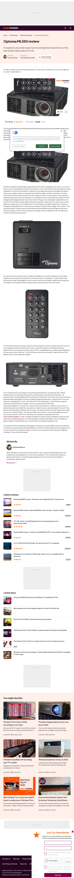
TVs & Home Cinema (26, 35)
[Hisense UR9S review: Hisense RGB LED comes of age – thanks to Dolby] (7, 513)
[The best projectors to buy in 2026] (54, 748)
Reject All (42, 146)
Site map (16, 859)
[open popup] (66, 112)
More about (10, 463)
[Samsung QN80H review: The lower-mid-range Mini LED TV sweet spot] (7, 502)
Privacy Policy (27, 859)
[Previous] (6, 97)
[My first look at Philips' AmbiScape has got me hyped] (7, 622)
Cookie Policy (20, 141)
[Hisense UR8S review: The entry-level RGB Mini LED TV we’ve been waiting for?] (7, 535)
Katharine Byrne (13, 58)
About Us (23, 864)
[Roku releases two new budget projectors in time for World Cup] (7, 611)
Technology (13, 35)
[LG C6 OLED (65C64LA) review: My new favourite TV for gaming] (7, 546)
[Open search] (65, 28)
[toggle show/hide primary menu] (70, 28)
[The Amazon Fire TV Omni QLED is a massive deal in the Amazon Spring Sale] (7, 633)
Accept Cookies (55, 146)
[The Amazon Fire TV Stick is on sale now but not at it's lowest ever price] (7, 644)
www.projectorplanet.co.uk (13, 417)
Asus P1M (29, 428)
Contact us (6, 859)
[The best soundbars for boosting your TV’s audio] (19, 748)
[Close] (62, 131)
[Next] (67, 97)
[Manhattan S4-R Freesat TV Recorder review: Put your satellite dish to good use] (7, 557)
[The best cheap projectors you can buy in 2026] (54, 711)
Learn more (15, 72)
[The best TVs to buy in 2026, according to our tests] (19, 711)
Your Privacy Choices (9, 864)
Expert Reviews (9, 28)
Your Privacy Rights (19, 146)
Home (5, 35)
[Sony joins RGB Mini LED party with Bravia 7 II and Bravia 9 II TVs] (7, 600)
